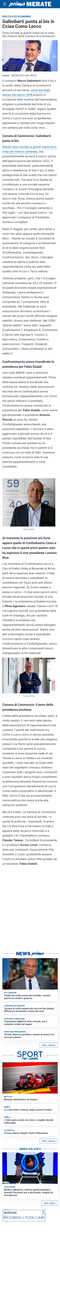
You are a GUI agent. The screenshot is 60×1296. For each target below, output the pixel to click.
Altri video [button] (49, 1203)
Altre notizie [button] (48, 1045)
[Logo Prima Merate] (30, 4)
